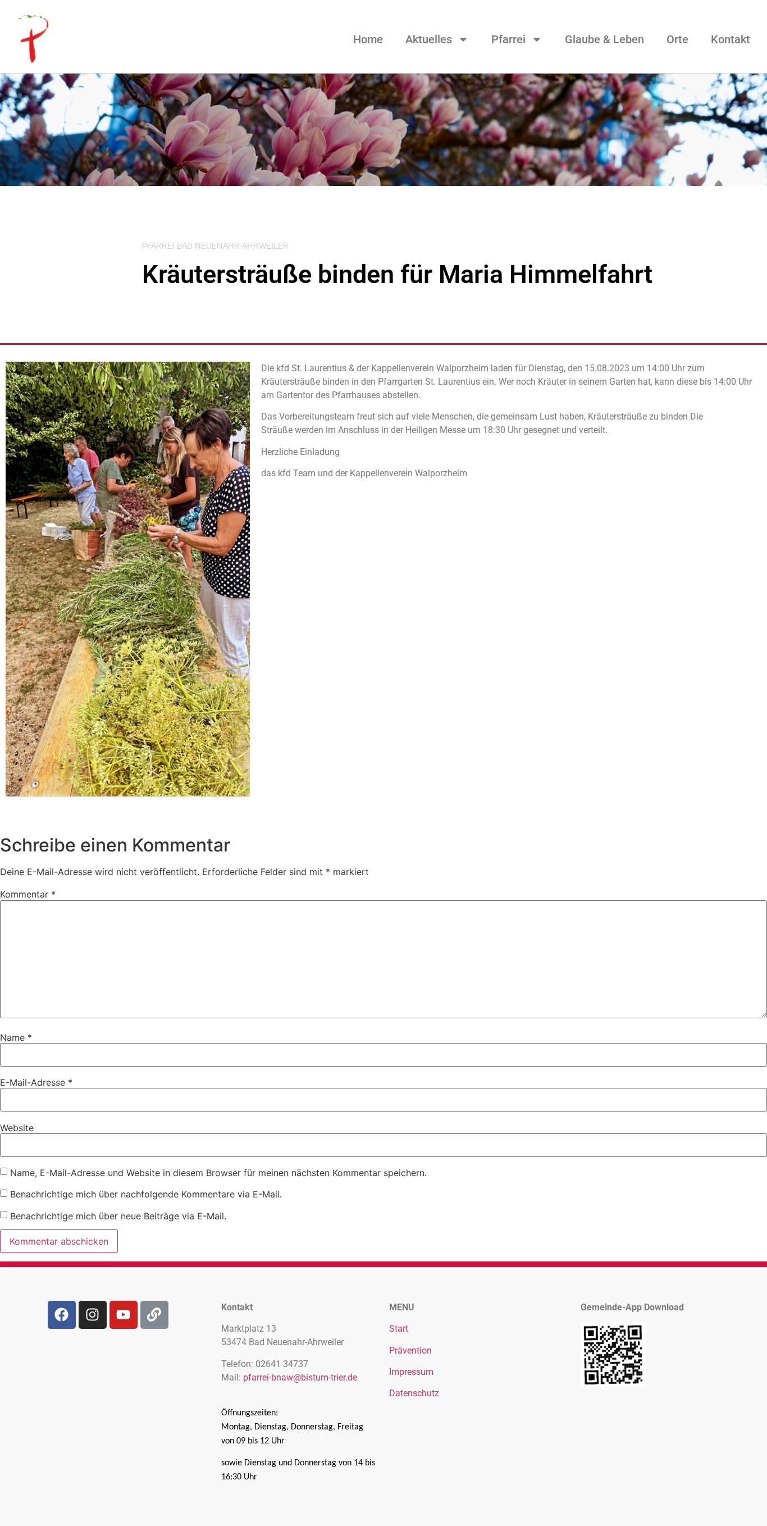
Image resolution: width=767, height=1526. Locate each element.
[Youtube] (123, 1315)
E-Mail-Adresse (36, 1082)
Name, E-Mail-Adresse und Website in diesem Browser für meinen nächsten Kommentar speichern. (218, 1172)
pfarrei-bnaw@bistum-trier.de (300, 1377)
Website (17, 1127)
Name (16, 1037)
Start (398, 1328)
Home (368, 39)
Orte (677, 39)
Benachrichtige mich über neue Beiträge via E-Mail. (118, 1215)
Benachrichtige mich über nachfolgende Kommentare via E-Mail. (146, 1194)
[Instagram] (93, 1315)
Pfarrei (508, 39)
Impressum (411, 1371)
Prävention (410, 1350)
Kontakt (730, 39)
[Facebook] (62, 1315)
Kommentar (28, 894)
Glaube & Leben (604, 39)
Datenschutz (414, 1393)
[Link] (154, 1315)
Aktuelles (428, 39)
